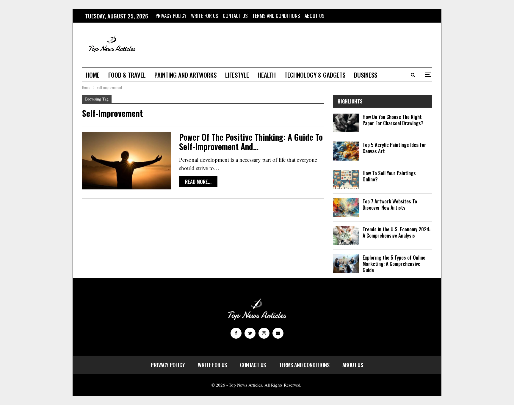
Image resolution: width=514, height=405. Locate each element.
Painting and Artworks (185, 74)
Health (267, 74)
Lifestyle (237, 74)
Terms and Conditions (276, 15)
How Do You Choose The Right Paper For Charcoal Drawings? (393, 120)
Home (93, 74)
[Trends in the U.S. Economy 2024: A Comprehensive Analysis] (346, 235)
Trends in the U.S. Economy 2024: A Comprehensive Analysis (396, 232)
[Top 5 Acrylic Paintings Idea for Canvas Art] (346, 151)
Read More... (198, 181)
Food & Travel (127, 74)
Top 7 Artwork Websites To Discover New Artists (390, 204)
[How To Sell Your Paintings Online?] (346, 179)
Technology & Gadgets (314, 74)
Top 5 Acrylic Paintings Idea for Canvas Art (394, 148)
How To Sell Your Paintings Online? (389, 176)
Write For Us (204, 15)
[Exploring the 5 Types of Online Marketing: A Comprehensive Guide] (346, 263)
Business (365, 74)
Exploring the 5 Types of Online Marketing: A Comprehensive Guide (394, 264)
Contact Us (235, 15)
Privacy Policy (171, 15)
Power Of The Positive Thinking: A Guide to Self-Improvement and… (251, 142)
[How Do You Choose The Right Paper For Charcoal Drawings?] (346, 123)
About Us (315, 15)
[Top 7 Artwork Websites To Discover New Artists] (346, 207)
